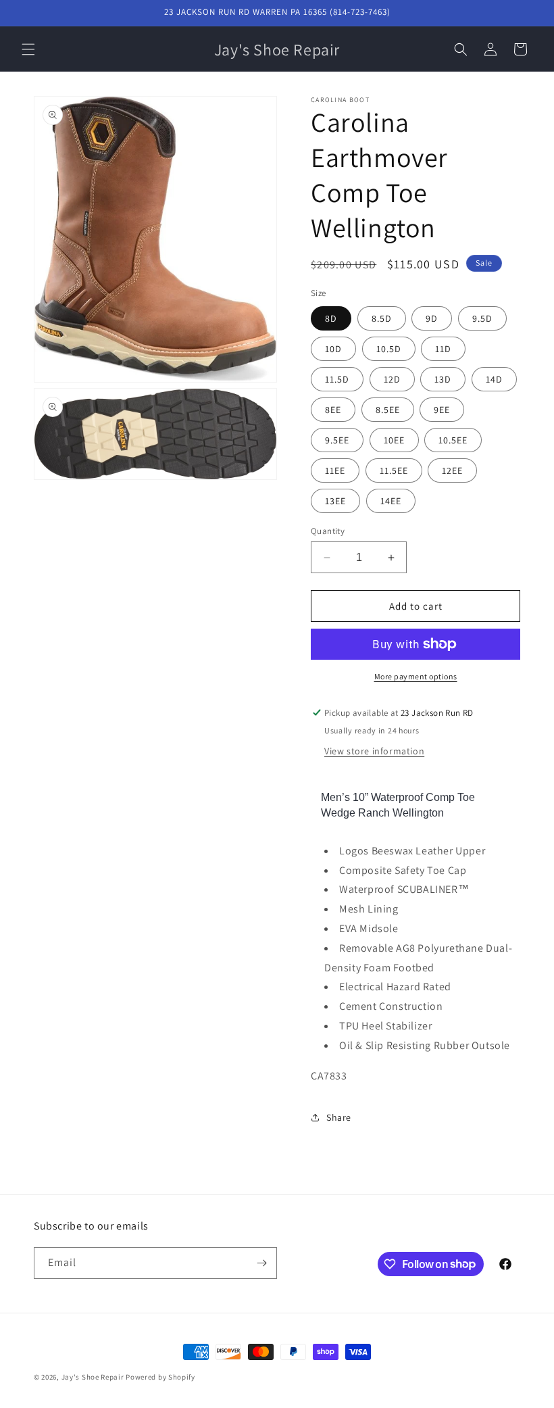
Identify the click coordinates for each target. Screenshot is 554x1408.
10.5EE (453, 440)
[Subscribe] (261, 1263)
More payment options (415, 676)
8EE (333, 410)
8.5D (382, 318)
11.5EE (394, 470)
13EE (335, 501)
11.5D (337, 379)
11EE (335, 470)
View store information (374, 751)
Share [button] (338, 1117)
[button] (28, 49)
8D (331, 318)
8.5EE (388, 410)
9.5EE (337, 440)
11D (443, 349)
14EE (390, 501)
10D (333, 349)
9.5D (482, 318)
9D (432, 318)
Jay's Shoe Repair (92, 1377)
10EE (394, 440)
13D (442, 379)
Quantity (328, 531)
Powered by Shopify (160, 1377)
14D (494, 379)
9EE (442, 410)
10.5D (388, 349)
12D (392, 379)
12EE (452, 470)
